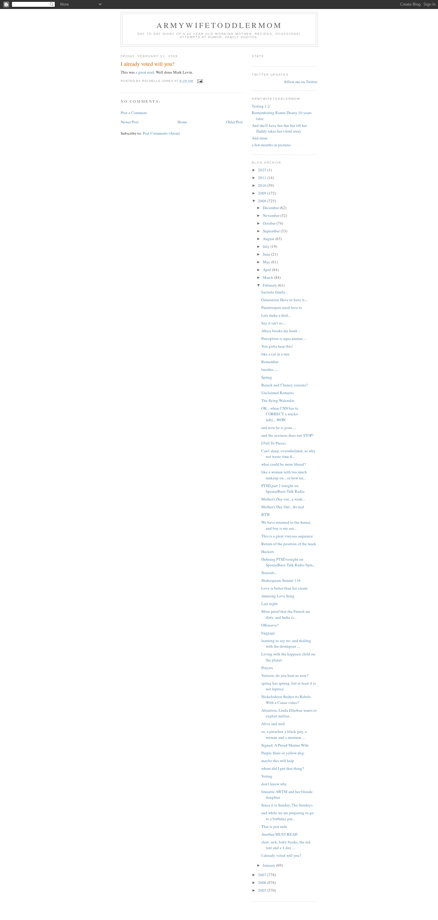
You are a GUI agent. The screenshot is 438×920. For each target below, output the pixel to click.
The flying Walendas (277, 400)
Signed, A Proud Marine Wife (285, 745)
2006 (262, 882)
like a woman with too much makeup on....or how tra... (284, 475)
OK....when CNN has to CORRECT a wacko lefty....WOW (279, 413)
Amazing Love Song (277, 596)
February (270, 285)
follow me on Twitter (300, 81)
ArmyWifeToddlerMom (219, 25)
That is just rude (274, 826)
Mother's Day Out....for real (282, 506)
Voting (266, 776)
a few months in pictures (271, 144)
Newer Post (130, 122)
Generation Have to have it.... (284, 299)
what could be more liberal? (283, 464)
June (267, 254)
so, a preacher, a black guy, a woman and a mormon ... (284, 734)
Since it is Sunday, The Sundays (287, 805)
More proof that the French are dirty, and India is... (285, 614)
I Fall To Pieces (273, 443)
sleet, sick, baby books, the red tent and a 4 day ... (285, 845)
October (270, 223)
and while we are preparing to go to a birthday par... (287, 815)
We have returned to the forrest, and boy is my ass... (286, 525)
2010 (262, 185)
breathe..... (269, 369)
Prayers (267, 667)
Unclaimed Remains (277, 392)
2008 (262, 200)
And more (260, 138)
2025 (262, 169)
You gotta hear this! (277, 346)
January (269, 865)
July (267, 246)
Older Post (234, 122)
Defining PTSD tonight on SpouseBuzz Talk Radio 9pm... (288, 562)
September (272, 231)
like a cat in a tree (275, 354)
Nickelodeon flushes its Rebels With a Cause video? (286, 699)
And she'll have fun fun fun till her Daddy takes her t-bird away (279, 128)
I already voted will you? (281, 855)
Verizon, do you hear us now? (284, 675)
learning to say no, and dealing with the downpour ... (286, 643)
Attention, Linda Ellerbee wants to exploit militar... (289, 713)
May (267, 262)
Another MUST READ (279, 834)
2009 (262, 193)
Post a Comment (134, 112)
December (271, 207)
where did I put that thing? (282, 768)
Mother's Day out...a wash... (283, 499)
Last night (269, 603)
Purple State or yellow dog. (283, 753)
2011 (262, 177)
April (267, 269)
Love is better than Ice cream (284, 588)
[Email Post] (200, 81)
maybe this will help (277, 760)
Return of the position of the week (288, 543)
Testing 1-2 (261, 106)
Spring (266, 377)
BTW (265, 514)
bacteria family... (274, 292)
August (269, 238)
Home (182, 122)
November (271, 215)
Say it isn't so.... (273, 323)
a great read (145, 72)
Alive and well (273, 723)
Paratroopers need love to (281, 307)
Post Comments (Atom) (161, 133)
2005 (262, 890)
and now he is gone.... (278, 427)
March (268, 277)
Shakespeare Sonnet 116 (281, 580)
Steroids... (269, 572)
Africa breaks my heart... (280, 330)
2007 (262, 874)
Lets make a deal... (276, 315)
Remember (270, 361)
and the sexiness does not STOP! (287, 435)
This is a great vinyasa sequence (287, 536)
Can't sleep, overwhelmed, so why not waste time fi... (288, 453)
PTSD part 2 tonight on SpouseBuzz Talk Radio (283, 488)
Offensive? (270, 625)
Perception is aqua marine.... (283, 338)
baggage (268, 632)
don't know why (274, 784)
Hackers (267, 551)
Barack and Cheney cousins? (284, 385)
